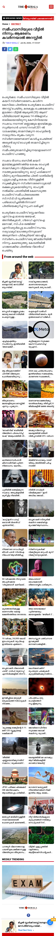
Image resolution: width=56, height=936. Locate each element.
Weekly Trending (13, 859)
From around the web (18, 256)
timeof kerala (11, 43)
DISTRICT (16, 24)
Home (5, 24)
